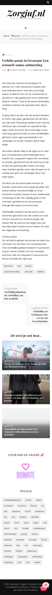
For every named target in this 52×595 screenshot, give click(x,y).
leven (26, 523)
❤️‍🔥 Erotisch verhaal (16, 70)
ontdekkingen (39, 528)
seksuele (7, 540)
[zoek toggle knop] (48, 2)
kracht (7, 523)
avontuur (22, 506)
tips (18, 545)
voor (19, 562)
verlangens (22, 557)
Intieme (23, 517)
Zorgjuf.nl (26, 12)
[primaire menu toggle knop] (26, 28)
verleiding (8, 562)
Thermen (8, 545)
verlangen (8, 557)
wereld (37, 562)
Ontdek (25, 528)
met (44, 523)
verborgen (37, 545)
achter (28, 500)
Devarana (8, 266)
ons (15, 528)
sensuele (28, 272)
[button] (44, 587)
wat (27, 562)
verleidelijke (37, 557)
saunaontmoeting (12, 272)
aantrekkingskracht (12, 500)
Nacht (6, 528)
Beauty (34, 506)
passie (28, 266)
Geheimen (39, 511)
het (5, 517)
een (19, 266)
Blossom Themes (29, 587)
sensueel (20, 540)
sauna (35, 534)
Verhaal (7, 551)
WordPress (33, 590)
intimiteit (34, 517)
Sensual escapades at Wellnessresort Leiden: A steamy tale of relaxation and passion (23, 398)
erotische (16, 511)
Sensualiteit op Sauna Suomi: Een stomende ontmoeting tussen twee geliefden (21, 432)
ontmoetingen (10, 534)
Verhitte (40, 272)
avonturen (8, 506)
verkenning (31, 551)
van (26, 545)
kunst (17, 523)
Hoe (13, 517)
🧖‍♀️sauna (7, 55)
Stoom (44, 540)
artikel (38, 500)
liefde (36, 523)
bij (43, 506)
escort (27, 511)
